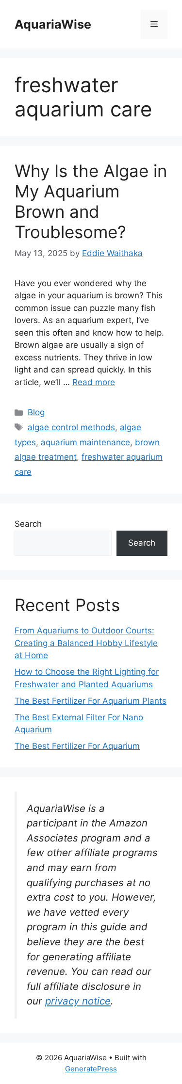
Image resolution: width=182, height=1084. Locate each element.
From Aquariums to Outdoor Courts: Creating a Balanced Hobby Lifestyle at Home (86, 643)
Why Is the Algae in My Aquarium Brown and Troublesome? (91, 201)
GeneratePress (91, 1068)
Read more (93, 382)
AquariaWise (53, 24)
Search (28, 524)
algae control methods (71, 427)
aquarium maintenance (85, 442)
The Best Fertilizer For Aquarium (77, 746)
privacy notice (78, 1001)
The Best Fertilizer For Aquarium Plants (90, 701)
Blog (36, 412)
